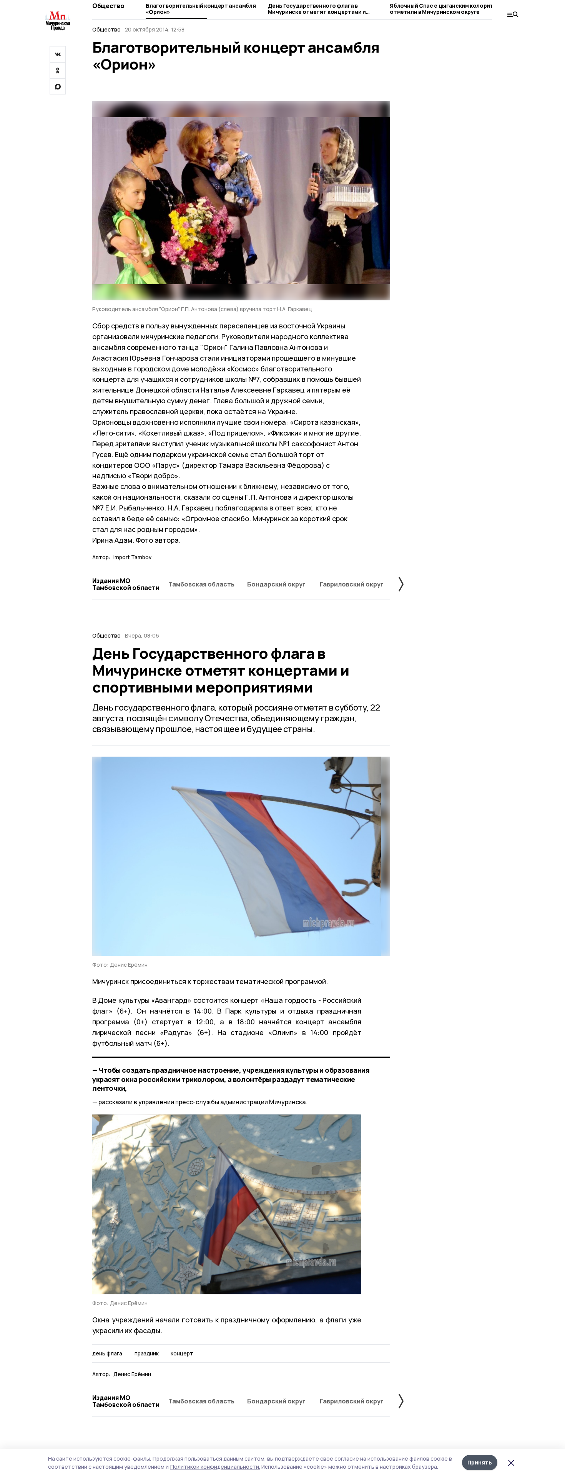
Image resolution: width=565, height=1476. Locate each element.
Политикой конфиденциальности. (215, 1466)
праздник (147, 1353)
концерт (182, 1353)
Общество (108, 6)
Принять (479, 1462)
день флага (107, 1353)
